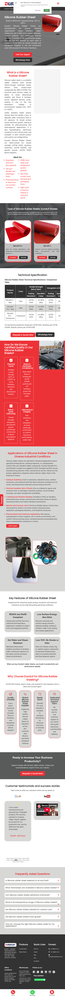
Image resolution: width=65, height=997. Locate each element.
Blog (35, 955)
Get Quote (23, 257)
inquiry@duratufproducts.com (55, 956)
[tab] (32, 880)
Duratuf (6, 9)
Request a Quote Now (23, 335)
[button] (46, 34)
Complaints (36, 961)
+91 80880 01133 (55, 952)
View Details (13, 257)
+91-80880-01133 (54, 949)
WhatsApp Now (23, 60)
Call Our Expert (23, 54)
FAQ (35, 958)
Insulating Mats (23, 949)
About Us (36, 949)
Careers (36, 952)
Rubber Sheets (22, 952)
